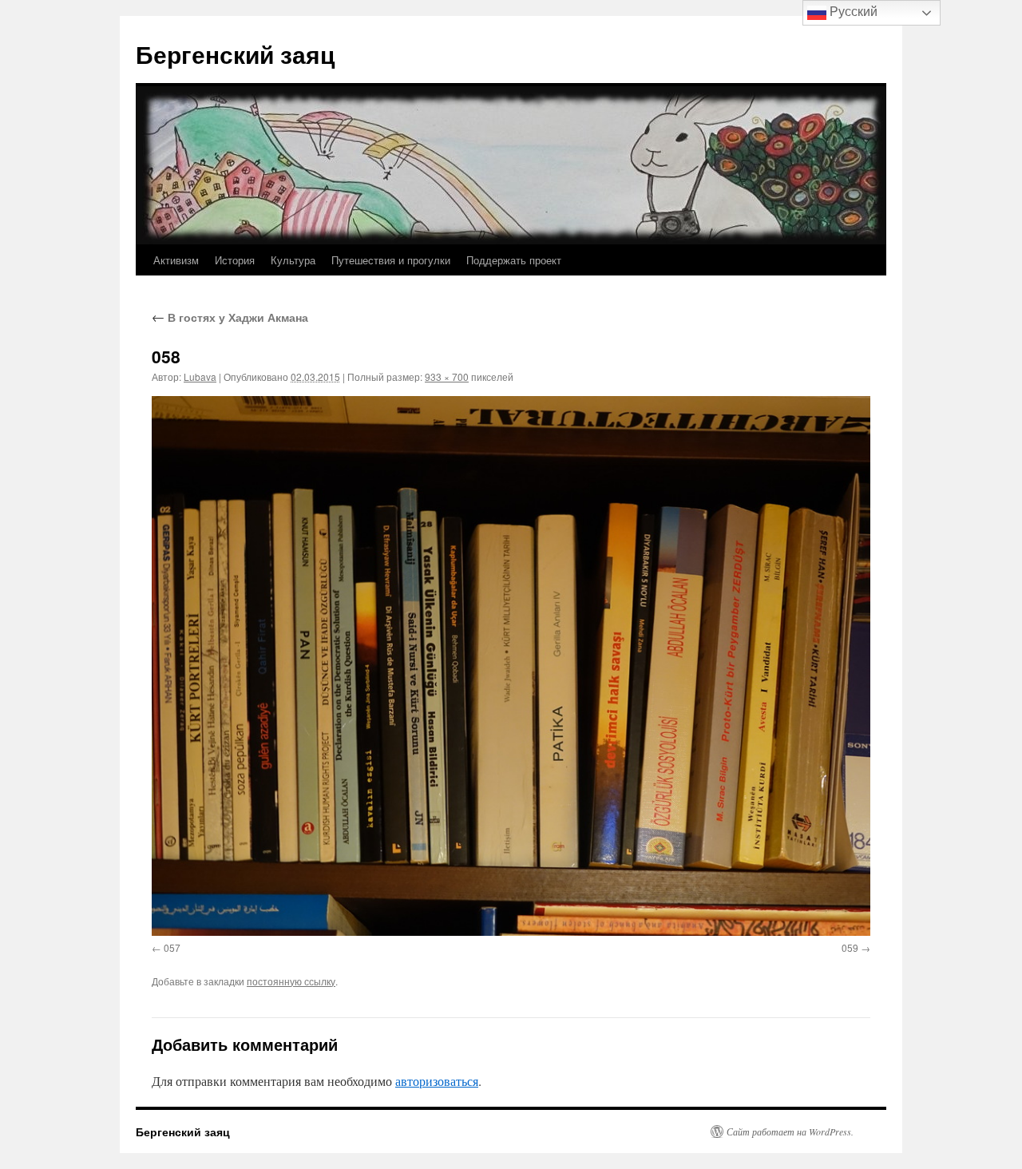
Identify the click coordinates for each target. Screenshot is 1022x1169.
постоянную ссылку (291, 981)
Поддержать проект (513, 259)
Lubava (200, 376)
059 (850, 947)
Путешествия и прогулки (390, 259)
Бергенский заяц (235, 54)
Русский (851, 11)
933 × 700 (447, 376)
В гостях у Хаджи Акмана (230, 317)
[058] (511, 665)
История (235, 259)
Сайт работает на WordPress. (790, 1131)
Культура (293, 259)
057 (172, 947)
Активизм (176, 259)
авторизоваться (436, 1080)
